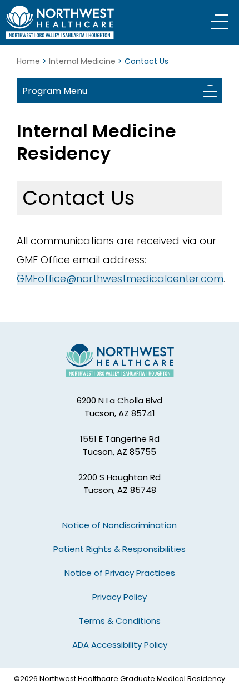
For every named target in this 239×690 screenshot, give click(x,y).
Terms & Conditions (120, 621)
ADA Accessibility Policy (119, 644)
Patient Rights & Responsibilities (119, 549)
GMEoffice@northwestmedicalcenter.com (120, 278)
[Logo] (75, 22)
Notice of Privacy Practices (119, 573)
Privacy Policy (119, 597)
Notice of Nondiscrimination (119, 525)
